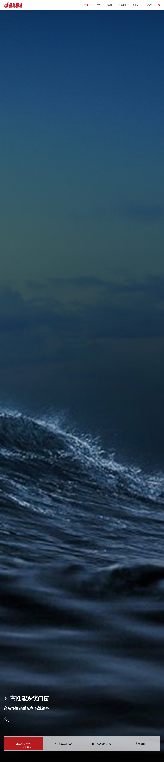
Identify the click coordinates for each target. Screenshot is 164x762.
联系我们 (148, 5)
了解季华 (96, 5)
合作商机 (122, 5)
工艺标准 (108, 5)
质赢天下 (136, 5)
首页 (86, 5)
